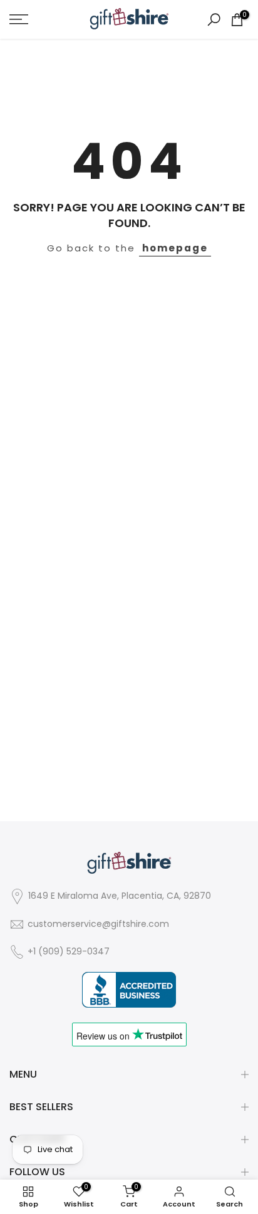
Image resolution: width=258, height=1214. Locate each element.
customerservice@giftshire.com (98, 924)
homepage (175, 248)
